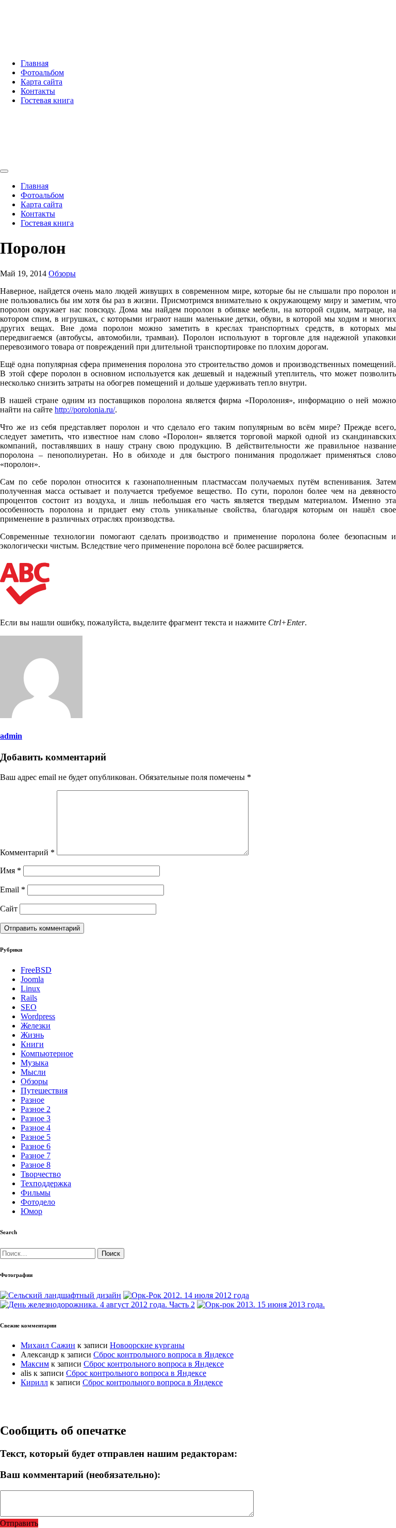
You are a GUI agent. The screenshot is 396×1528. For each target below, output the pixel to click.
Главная (34, 63)
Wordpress (38, 1016)
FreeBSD (36, 970)
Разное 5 (36, 1137)
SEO (29, 1007)
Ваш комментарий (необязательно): (80, 1474)
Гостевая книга (47, 100)
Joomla (32, 979)
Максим (35, 1363)
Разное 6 (36, 1146)
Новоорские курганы (147, 1345)
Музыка (34, 1062)
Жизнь (32, 1035)
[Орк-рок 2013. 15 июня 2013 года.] (261, 1304)
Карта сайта (41, 81)
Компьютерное (47, 1053)
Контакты (38, 91)
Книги (32, 1044)
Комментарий (27, 852)
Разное (32, 1099)
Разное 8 (36, 1164)
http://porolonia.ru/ (85, 409)
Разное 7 (36, 1155)
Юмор (31, 1211)
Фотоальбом (42, 72)
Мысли (33, 1072)
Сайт (9, 908)
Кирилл (34, 1382)
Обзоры (62, 273)
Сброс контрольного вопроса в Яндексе (163, 1354)
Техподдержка (46, 1183)
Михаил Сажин (48, 1345)
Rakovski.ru (43, 20)
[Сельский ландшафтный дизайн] (60, 1295)
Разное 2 (36, 1109)
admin (11, 736)
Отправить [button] (19, 1523)
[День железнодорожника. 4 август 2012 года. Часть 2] (97, 1304)
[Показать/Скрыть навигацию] (4, 171)
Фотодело (38, 1202)
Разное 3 (36, 1118)
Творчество (41, 1174)
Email (12, 889)
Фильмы (36, 1192)
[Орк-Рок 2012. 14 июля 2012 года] (186, 1295)
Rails (29, 997)
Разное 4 (36, 1127)
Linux (30, 988)
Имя (10, 870)
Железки (36, 1025)
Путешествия (44, 1090)
